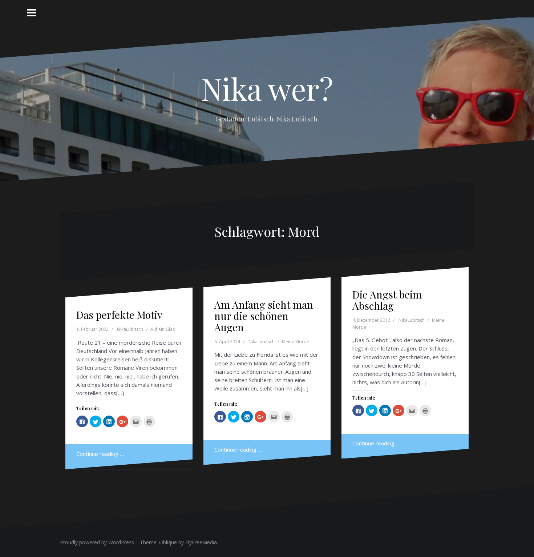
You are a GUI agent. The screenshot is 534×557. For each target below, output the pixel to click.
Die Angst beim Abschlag (387, 300)
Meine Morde (295, 341)
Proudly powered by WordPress (97, 542)
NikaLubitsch (130, 329)
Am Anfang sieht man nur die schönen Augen (263, 316)
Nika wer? (267, 88)
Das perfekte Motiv (119, 314)
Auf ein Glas (162, 329)
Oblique (168, 542)
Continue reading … (100, 453)
